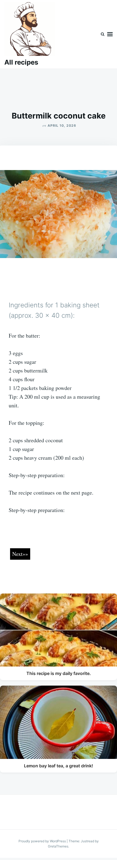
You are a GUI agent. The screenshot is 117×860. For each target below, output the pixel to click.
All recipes (21, 62)
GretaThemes (58, 846)
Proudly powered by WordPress (43, 841)
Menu (110, 34)
